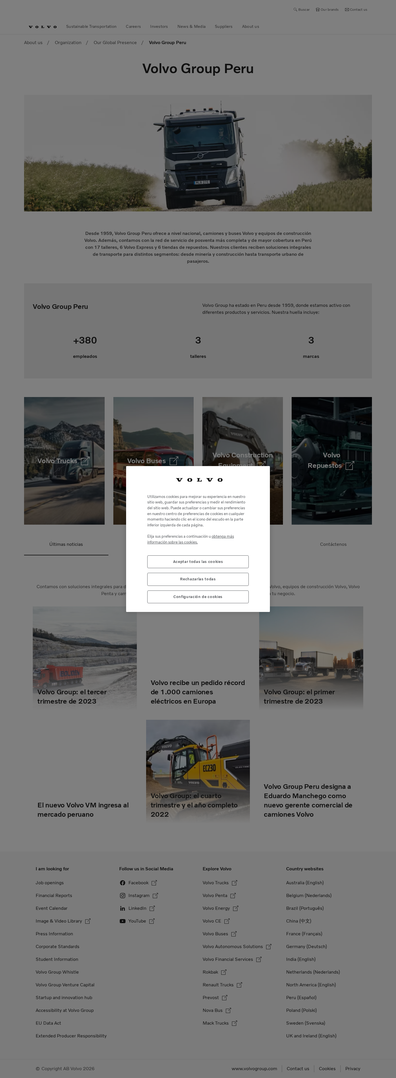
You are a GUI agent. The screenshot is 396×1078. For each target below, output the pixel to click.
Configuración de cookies (198, 597)
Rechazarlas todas (198, 579)
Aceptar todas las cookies (198, 561)
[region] (198, 539)
